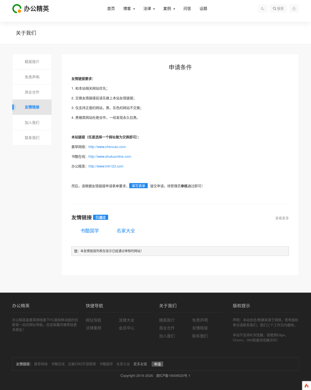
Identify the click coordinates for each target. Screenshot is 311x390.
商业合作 (32, 91)
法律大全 (126, 320)
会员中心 (126, 328)
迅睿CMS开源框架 (82, 363)
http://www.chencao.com (107, 146)
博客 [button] (127, 9)
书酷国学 (89, 230)
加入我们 (32, 122)
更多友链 (140, 363)
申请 (157, 364)
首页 (111, 9)
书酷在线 (58, 363)
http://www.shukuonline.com (109, 156)
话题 (203, 9)
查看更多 (282, 218)
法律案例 (93, 328)
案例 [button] (167, 9)
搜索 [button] (280, 8)
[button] (294, 8)
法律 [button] (147, 9)
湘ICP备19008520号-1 (173, 375)
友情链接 (32, 107)
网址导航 (93, 320)
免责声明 (32, 76)
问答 (187, 9)
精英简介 (32, 61)
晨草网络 (41, 363)
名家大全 (126, 230)
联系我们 (32, 137)
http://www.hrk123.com (105, 166)
